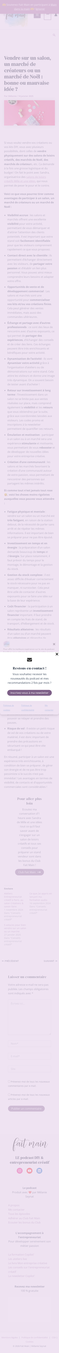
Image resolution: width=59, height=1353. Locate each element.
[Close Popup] (57, 654)
